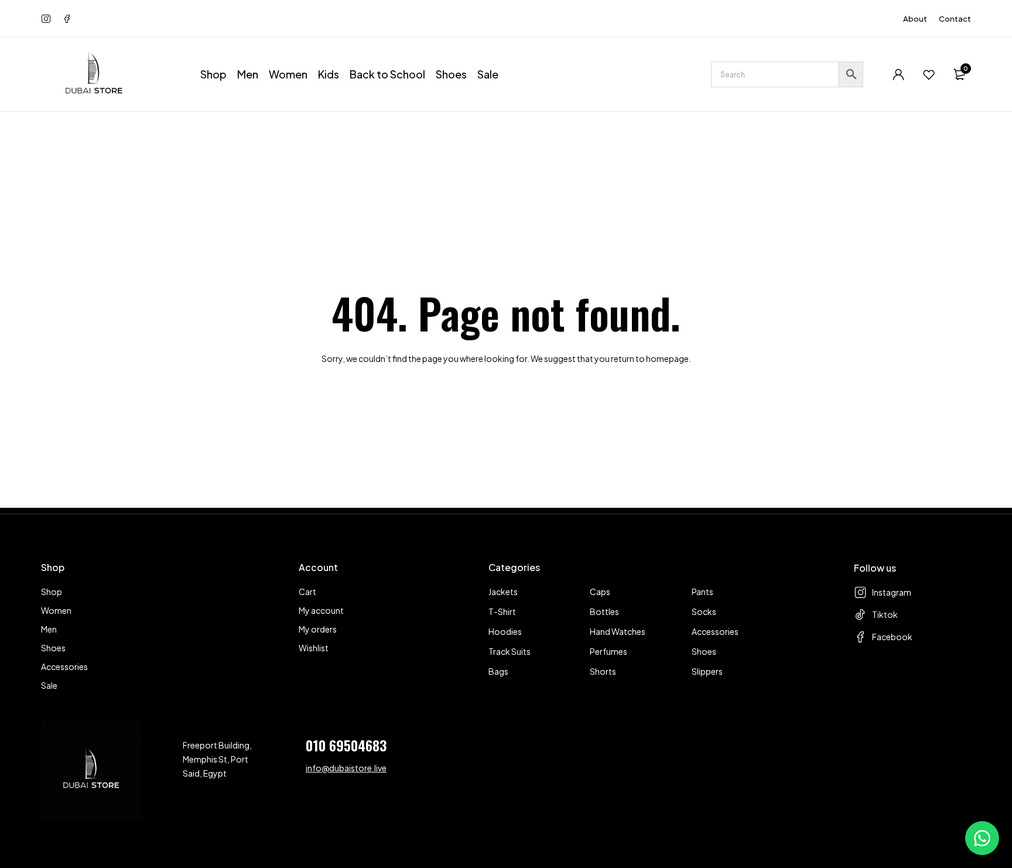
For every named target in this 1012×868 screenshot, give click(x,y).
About (915, 18)
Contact (955, 18)
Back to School (387, 74)
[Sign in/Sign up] (898, 74)
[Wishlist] (929, 74)
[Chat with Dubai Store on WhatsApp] (982, 838)
